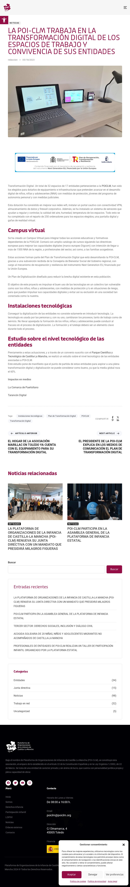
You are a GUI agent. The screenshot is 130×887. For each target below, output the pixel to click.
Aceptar (71, 874)
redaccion (13, 60)
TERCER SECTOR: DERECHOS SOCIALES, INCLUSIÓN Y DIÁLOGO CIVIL (53, 626)
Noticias (14, 23)
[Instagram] (29, 783)
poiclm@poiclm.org (59, 815)
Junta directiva (22, 687)
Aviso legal (112, 881)
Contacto (10, 832)
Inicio (8, 797)
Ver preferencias (115, 874)
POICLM (106, 185)
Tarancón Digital (17, 395)
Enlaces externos (14, 827)
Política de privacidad (97, 881)
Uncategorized (22, 711)
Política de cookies (78, 881)
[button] (4, 20)
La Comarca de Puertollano (23, 387)
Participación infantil (16, 812)
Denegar (92, 874)
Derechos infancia (14, 807)
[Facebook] (8, 783)
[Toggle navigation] (106, 7)
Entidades (19, 680)
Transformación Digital (20, 421)
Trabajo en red (22, 703)
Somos (9, 802)
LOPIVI (9, 817)
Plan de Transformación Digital (62, 416)
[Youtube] (22, 783)
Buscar (12, 562)
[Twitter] (15, 783)
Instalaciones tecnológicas (30, 416)
